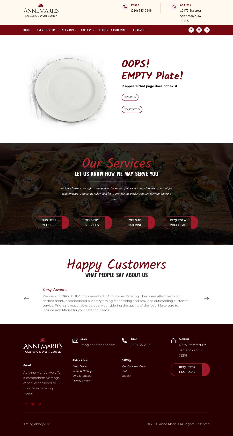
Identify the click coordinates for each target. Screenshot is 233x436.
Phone (135, 5)
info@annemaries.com (98, 345)
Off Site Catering (135, 222)
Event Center (46, 30)
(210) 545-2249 (140, 345)
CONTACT (130, 109)
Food (124, 371)
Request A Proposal (178, 222)
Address (185, 5)
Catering (126, 376)
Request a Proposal (112, 30)
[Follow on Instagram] (199, 30)
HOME (128, 97)
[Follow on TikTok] (207, 30)
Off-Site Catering (82, 376)
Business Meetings (49, 222)
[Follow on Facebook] (191, 30)
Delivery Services (92, 222)
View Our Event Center (134, 366)
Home (26, 30)
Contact (138, 30)
